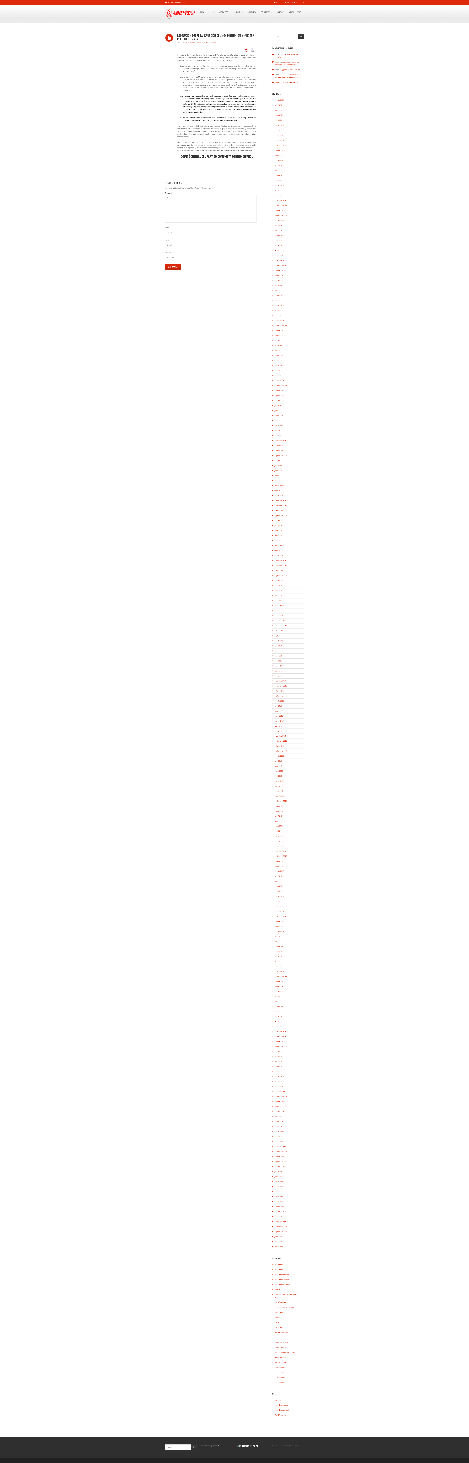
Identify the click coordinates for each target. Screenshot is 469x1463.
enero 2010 (279, 1086)
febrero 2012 (279, 961)
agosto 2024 (279, 220)
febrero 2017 (279, 671)
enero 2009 (279, 1141)
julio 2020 (278, 466)
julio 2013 (278, 876)
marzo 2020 (279, 486)
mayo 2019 (279, 536)
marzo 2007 (279, 1197)
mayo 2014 (279, 826)
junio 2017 (278, 651)
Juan (276, 54)
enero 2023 (279, 315)
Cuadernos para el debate (284, 1307)
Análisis (238, 12)
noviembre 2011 (281, 976)
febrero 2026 (279, 130)
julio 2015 (278, 761)
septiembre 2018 (281, 576)
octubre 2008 (280, 1156)
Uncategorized (280, 1362)
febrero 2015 (279, 786)
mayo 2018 (279, 596)
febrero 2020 (279, 491)
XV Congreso (279, 1372)
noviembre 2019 (281, 506)
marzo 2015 (279, 781)
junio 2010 (278, 1061)
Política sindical (280, 1347)
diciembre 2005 (280, 1222)
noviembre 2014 (281, 801)
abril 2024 (278, 240)
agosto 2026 (279, 100)
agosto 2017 (279, 641)
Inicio (201, 12)
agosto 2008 (279, 1166)
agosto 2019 (279, 521)
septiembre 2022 (281, 335)
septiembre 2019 (281, 516)
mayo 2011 (279, 1006)
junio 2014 (278, 821)
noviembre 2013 (281, 856)
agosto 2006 (279, 1212)
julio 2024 (278, 225)
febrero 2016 (279, 726)
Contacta (280, 12)
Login (278, 2)
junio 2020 (278, 471)
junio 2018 (278, 591)
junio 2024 (278, 230)
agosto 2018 (279, 581)
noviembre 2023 (281, 265)
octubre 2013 (280, 861)
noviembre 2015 (281, 741)
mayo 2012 (279, 946)
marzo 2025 (279, 185)
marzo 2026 (279, 125)
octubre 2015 (280, 746)
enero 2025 (279, 195)
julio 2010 (278, 1056)
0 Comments (190, 43)
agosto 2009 (279, 1111)
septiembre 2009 (281, 1106)
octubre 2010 (280, 1041)
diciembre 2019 (280, 501)
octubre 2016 (280, 691)
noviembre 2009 (281, 1096)
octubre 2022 (280, 330)
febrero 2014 (279, 841)
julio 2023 (278, 285)
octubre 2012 (280, 921)
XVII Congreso (280, 1382)
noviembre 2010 (281, 1036)
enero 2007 (279, 1202)
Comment (168, 193)
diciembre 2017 (280, 621)
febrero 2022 (279, 370)
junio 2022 (278, 350)
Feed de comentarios (282, 1410)
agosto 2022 (279, 340)
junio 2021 (278, 411)
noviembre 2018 (281, 566)
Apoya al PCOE (295, 12)
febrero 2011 (279, 1021)
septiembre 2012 (281, 926)
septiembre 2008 (281, 1161)
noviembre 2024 (281, 205)
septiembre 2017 (281, 636)
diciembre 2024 (280, 200)
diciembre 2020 (280, 441)
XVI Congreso (280, 1377)
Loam (277, 82)
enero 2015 (279, 791)
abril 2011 (278, 1011)
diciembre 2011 (280, 971)
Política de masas (281, 1342)
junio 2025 (278, 170)
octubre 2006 (280, 1207)
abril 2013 (278, 891)
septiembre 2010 (281, 1046)
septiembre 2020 (281, 456)
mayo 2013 (279, 886)
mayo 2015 (279, 771)
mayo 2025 (279, 175)
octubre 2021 (280, 390)
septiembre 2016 (281, 696)
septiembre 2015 (281, 751)
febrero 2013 (279, 901)
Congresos (266, 12)
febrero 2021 (279, 431)
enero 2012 (279, 966)
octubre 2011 (280, 981)
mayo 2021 (279, 416)
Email (167, 240)
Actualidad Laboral (282, 1279)
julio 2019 (278, 526)
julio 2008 (278, 1172)
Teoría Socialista (281, 1357)
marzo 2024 (279, 245)
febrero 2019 (279, 551)
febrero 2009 (279, 1136)
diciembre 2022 (280, 320)
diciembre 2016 (280, 681)
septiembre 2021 (281, 395)
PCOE (210, 12)
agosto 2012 (279, 931)
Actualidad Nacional (282, 1284)
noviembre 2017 (281, 626)
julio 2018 (278, 586)
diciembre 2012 (280, 911)
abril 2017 (278, 661)
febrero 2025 (279, 190)
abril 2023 (278, 300)
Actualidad (224, 12)
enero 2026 (279, 135)
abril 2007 (278, 1192)
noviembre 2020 (281, 446)
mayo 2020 (279, 476)
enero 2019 (279, 556)
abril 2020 (278, 481)
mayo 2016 (279, 716)
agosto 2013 (279, 871)
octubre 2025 (280, 150)
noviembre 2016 (281, 686)
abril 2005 (278, 1242)
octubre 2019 (280, 511)
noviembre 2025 (281, 145)
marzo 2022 (279, 365)
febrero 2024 (279, 250)
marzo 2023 (279, 305)
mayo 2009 (279, 1121)
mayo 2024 (279, 235)
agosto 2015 (279, 756)
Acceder (278, 1400)
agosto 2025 (279, 160)
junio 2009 (278, 1116)
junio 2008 (278, 1177)
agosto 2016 (279, 701)
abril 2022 (278, 360)
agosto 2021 (279, 400)
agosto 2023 (279, 280)
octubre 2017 (280, 631)
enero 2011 (279, 1026)
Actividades (279, 1264)
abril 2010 (278, 1071)
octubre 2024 (280, 210)
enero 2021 (279, 436)
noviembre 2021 (281, 385)
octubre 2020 (280, 451)
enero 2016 (279, 731)
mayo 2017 (279, 656)
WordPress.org (280, 1415)
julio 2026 (278, 105)
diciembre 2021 (280, 380)
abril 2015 (278, 776)
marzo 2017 (279, 666)
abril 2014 (278, 831)
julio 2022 (278, 345)
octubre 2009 (280, 1101)
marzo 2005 (279, 1247)
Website (168, 253)
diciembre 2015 (280, 736)
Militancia (252, 12)
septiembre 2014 (281, 811)
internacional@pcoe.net (210, 1446)
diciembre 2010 (280, 1031)
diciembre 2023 (280, 260)
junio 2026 (278, 110)
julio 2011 (278, 996)
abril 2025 (278, 180)
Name (168, 228)
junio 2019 (278, 531)
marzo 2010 (279, 1076)
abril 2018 (278, 601)
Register (301, 2)
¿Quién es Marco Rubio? (291, 70)
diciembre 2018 (280, 561)
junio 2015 (278, 766)
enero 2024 (279, 255)
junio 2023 (278, 290)
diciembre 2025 (280, 140)
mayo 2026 (279, 115)
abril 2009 (278, 1126)
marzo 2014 (279, 836)
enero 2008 (279, 1187)
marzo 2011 (279, 1016)
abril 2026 (278, 120)
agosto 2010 (279, 1051)
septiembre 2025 (281, 155)
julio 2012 (278, 936)
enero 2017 (279, 676)
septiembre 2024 (281, 215)
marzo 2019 (279, 546)
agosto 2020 (279, 461)
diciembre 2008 (280, 1146)
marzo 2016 (279, 721)
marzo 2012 (279, 956)
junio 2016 (278, 711)
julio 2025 (278, 165)
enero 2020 (279, 496)
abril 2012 (278, 951)
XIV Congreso (280, 1367)
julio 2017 (278, 646)
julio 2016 (278, 706)
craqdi (277, 62)
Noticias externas (281, 1332)
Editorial (278, 1317)
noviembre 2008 (281, 1151)
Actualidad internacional (284, 1274)
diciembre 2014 (280, 796)
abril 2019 (278, 541)
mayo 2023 (279, 295)
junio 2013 (278, 881)
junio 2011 (278, 1001)
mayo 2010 (279, 1066)
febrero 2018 (279, 611)
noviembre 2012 (281, 916)
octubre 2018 (280, 571)
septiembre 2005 (281, 1232)
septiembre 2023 (281, 275)
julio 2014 (278, 816)
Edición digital (280, 1312)
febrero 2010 (279, 1081)
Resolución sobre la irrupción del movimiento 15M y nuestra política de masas (215, 37)
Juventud (278, 1322)
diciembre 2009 (280, 1091)
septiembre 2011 (281, 986)
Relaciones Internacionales (285, 1352)
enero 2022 (279, 375)
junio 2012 (278, 941)
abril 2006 (278, 1217)
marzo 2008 (279, 1182)
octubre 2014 (280, 806)
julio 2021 (278, 406)
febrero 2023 (279, 310)
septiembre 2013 (281, 866)
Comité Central (203, 43)
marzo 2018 (279, 606)
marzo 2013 (279, 896)
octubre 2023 (280, 270)
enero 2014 (279, 846)
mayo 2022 (279, 355)
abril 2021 (278, 421)
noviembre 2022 (281, 325)
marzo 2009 (279, 1131)
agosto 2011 (279, 991)
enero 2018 (279, 616)
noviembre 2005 (281, 1227)
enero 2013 (279, 906)
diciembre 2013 (280, 851)
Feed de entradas (281, 1405)
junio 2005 (278, 1237)
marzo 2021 (279, 426)
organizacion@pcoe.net (176, 2)
